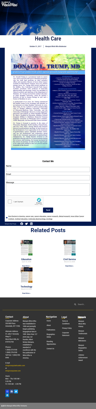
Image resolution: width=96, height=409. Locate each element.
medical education (21, 219)
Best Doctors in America (16, 216)
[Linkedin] (7, 395)
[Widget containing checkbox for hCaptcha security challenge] (25, 201)
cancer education (40, 216)
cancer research (52, 216)
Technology (26, 286)
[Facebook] (12, 391)
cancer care (30, 216)
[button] (48, 3)
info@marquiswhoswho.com (15, 366)
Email (8, 174)
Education (26, 259)
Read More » (26, 266)
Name (8, 166)
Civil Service (69, 259)
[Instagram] (7, 391)
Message (10, 182)
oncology (49, 219)
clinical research (64, 216)
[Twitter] (16, 391)
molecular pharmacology (36, 219)
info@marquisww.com (13, 371)
